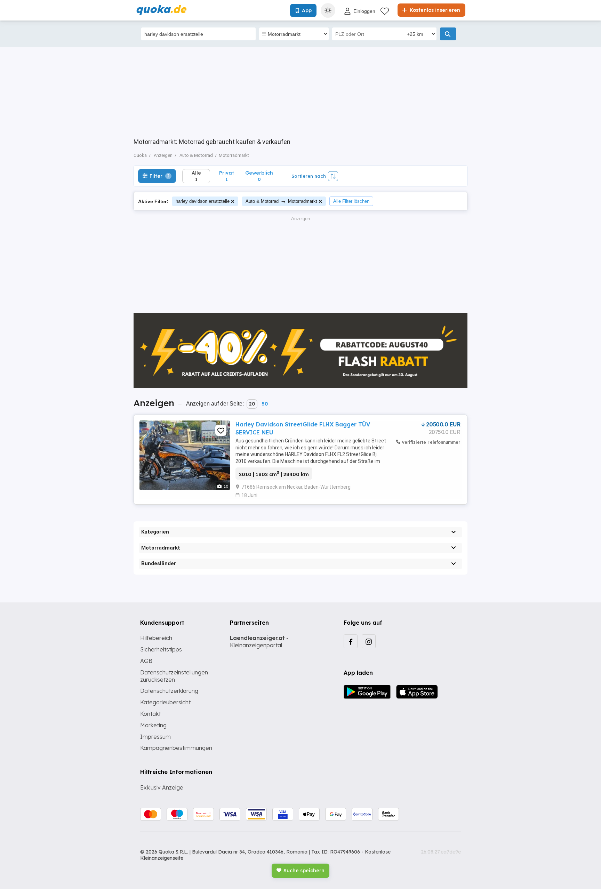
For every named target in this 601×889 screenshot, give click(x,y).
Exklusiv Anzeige (161, 787)
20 (252, 404)
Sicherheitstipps (161, 649)
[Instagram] (368, 641)
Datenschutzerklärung (169, 690)
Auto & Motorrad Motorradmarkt (281, 201)
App (307, 10)
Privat (226, 176)
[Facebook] (350, 641)
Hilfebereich (156, 637)
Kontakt (150, 713)
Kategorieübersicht (165, 702)
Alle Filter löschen (351, 201)
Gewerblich (259, 176)
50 (265, 404)
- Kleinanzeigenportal (259, 641)
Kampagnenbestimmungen (176, 747)
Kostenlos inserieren (434, 10)
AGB (146, 660)
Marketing (153, 725)
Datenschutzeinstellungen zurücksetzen (174, 676)
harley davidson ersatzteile (203, 201)
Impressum (155, 736)
